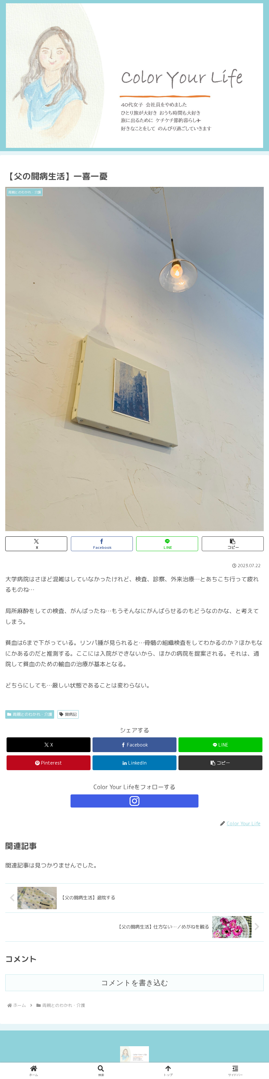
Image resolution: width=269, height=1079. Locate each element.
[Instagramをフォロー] (134, 801)
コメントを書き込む (134, 983)
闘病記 (71, 714)
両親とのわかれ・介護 (32, 714)
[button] (233, 543)
